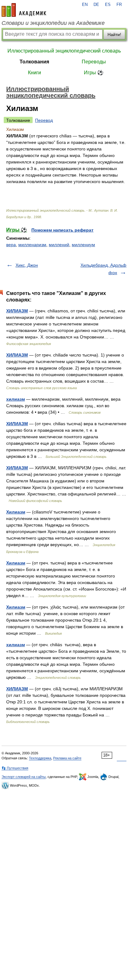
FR (119, 4)
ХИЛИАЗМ (17, 310)
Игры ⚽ (93, 72)
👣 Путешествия (15, 768)
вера (11, 244)
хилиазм (15, 399)
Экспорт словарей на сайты (24, 777)
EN (85, 4)
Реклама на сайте (67, 758)
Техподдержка (40, 758)
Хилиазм (15, 511)
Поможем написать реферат (62, 230)
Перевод (44, 120)
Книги (34, 72)
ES (108, 4)
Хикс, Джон (27, 265)
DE (96, 4)
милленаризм (32, 244)
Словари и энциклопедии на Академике (53, 23)
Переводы (94, 61)
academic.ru (24, 10)
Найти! (114, 34)
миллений (59, 244)
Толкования (34, 61)
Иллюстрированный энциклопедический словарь (64, 50)
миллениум (83, 244)
